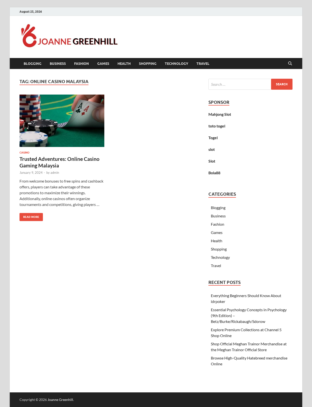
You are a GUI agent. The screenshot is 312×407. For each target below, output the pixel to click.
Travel (202, 64)
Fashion (81, 64)
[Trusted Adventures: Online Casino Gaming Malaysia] (62, 121)
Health (124, 64)
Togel (213, 137)
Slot (211, 161)
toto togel (216, 126)
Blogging (32, 64)
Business (58, 64)
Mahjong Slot (219, 114)
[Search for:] (250, 84)
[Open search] (290, 63)
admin (54, 172)
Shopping (147, 64)
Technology (176, 64)
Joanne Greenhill (60, 399)
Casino (24, 152)
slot (211, 149)
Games (103, 64)
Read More (29, 216)
